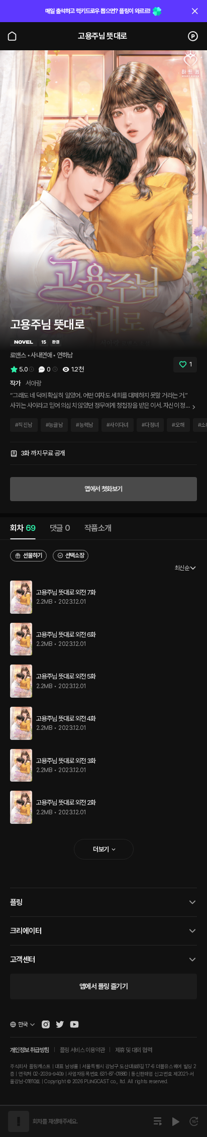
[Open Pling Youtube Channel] (74, 1024)
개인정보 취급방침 (29, 1050)
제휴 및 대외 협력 (133, 1050)
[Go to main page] (12, 36)
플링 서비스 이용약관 (82, 1050)
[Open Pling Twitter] (60, 1024)
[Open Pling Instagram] (46, 1024)
